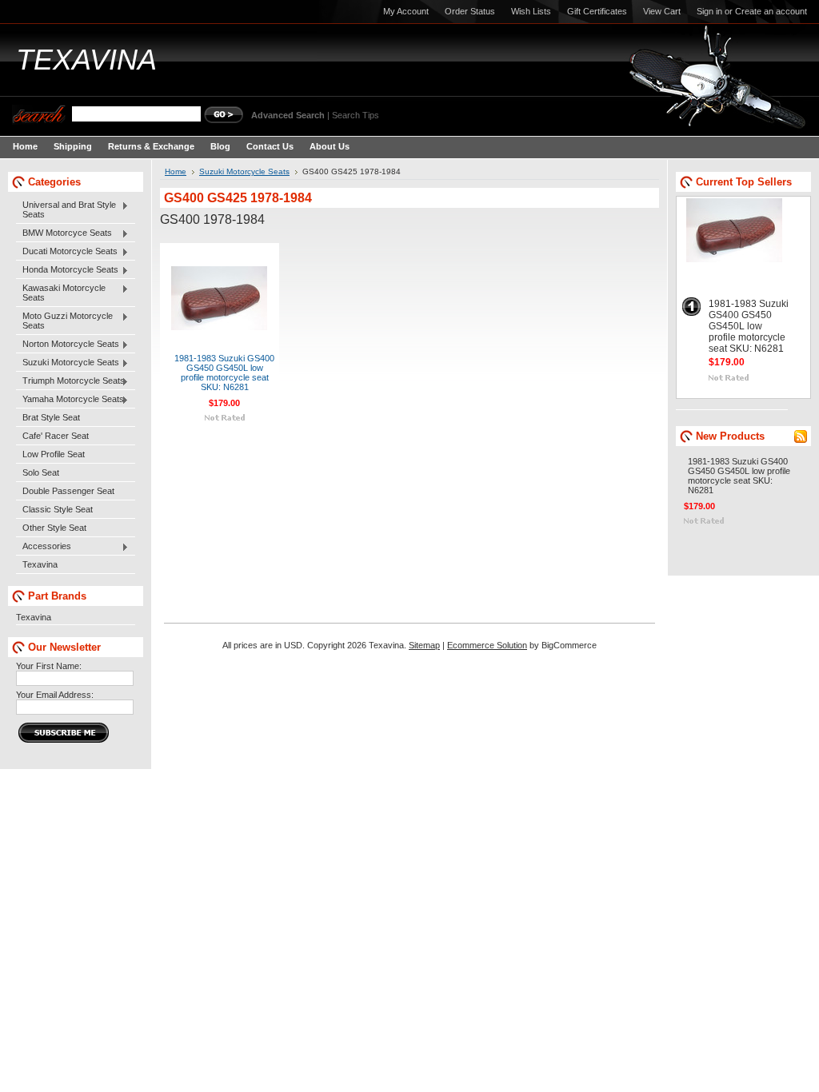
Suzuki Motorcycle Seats (67, 363)
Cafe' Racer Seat (55, 435)
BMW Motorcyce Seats (64, 233)
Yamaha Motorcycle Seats (70, 399)
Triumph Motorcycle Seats (70, 381)
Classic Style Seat (57, 509)
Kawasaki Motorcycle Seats (61, 292)
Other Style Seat (54, 527)
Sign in (709, 11)
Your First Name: (49, 666)
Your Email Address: (55, 694)
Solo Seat (40, 472)
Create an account (771, 11)
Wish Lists (531, 11)
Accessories (43, 546)
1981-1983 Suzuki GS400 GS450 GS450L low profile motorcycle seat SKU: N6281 (224, 372)
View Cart (662, 11)
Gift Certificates (597, 11)
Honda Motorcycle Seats (67, 270)
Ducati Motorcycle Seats (67, 251)
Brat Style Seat (51, 417)
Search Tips (355, 115)
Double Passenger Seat (68, 491)
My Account (406, 11)
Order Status (470, 11)
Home (175, 171)
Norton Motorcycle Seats (67, 344)
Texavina (40, 564)
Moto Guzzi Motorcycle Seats (64, 320)
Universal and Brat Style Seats (66, 209)
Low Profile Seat (53, 454)
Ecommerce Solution (487, 645)
